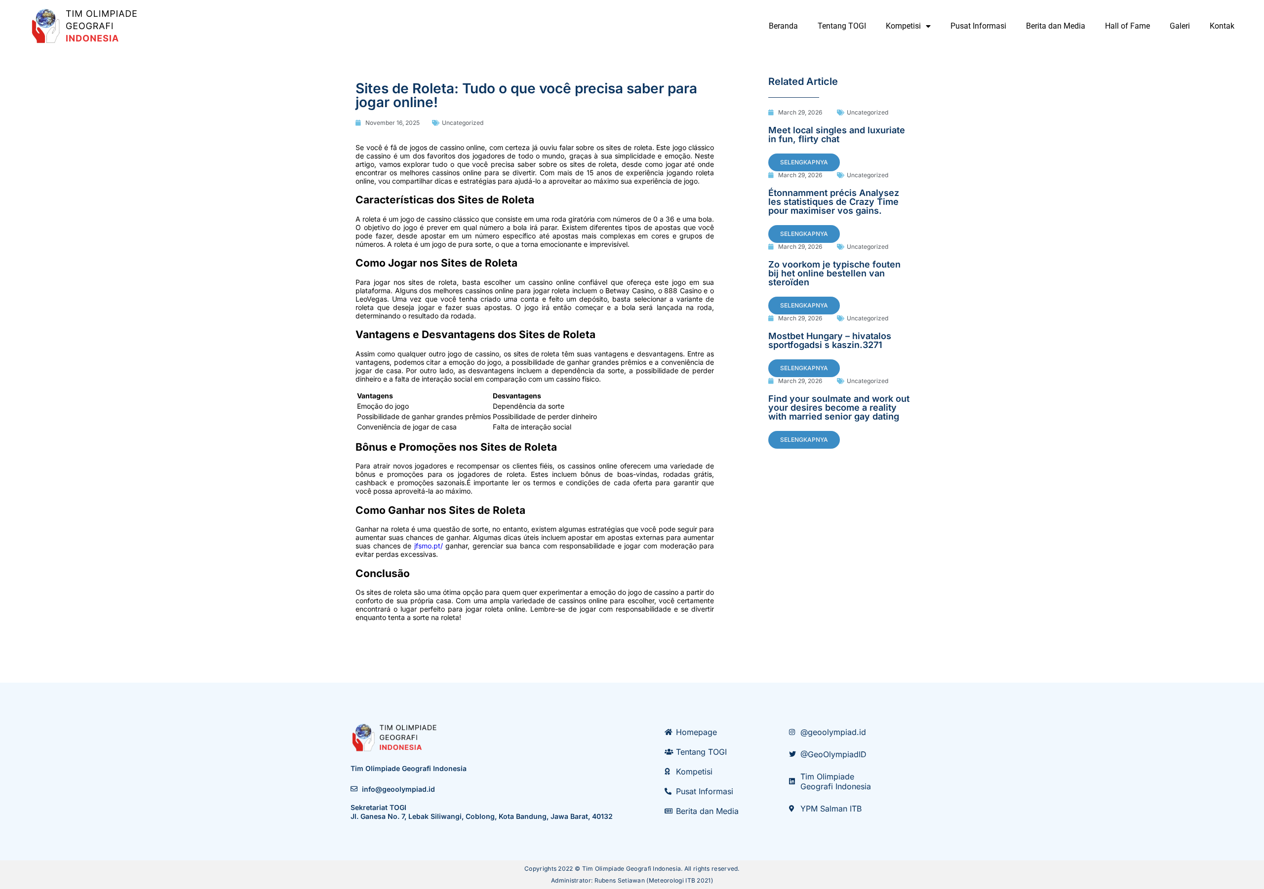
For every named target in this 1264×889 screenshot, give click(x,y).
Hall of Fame (1127, 26)
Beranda (783, 26)
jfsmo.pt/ (428, 545)
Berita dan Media (1055, 26)
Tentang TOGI (842, 26)
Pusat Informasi (978, 26)
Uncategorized (462, 122)
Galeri (1180, 26)
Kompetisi (903, 26)
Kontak (1222, 26)
